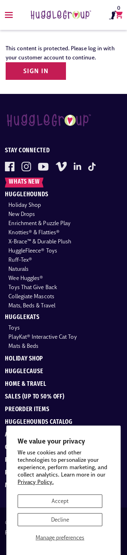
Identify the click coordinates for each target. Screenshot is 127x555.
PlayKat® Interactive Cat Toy (42, 336)
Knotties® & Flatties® (34, 232)
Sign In (35, 71)
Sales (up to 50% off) (34, 397)
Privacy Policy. (36, 482)
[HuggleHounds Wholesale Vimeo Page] (61, 166)
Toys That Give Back (32, 287)
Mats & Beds (23, 346)
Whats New (24, 182)
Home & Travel (25, 384)
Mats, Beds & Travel (31, 305)
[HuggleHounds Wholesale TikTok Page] (92, 166)
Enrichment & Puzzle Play (39, 223)
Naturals (18, 269)
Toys (13, 327)
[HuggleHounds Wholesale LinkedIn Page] (77, 166)
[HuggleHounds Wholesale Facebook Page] (9, 166)
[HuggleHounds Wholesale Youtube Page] (43, 167)
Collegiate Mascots (31, 296)
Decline (60, 519)
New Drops (21, 214)
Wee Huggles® (25, 278)
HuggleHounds (26, 195)
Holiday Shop (24, 205)
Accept (60, 501)
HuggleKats (22, 317)
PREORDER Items (27, 410)
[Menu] (9, 15)
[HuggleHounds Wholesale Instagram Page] (26, 166)
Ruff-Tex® (20, 259)
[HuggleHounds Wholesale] (61, 15)
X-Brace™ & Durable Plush (39, 241)
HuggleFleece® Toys (32, 250)
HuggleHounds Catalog (38, 422)
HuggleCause (24, 372)
